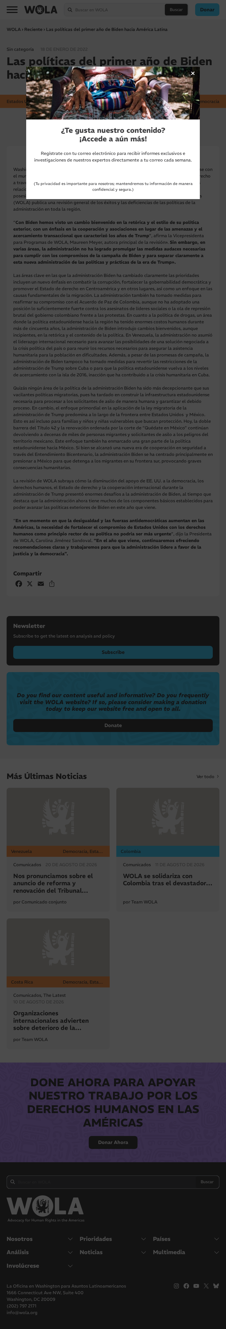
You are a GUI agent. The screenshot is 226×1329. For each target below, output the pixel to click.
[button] (193, 73)
